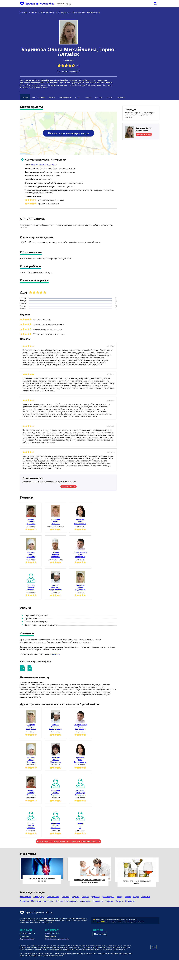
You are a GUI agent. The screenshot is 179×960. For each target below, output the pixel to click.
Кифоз (136, 896)
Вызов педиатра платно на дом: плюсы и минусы (89, 880)
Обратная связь (100, 934)
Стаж (77, 97)
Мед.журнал (24, 936)
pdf (22, 668)
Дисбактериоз (108, 896)
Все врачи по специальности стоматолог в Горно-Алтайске (68, 841)
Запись (52, 97)
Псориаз (109, 901)
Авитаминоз (25, 896)
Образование (65, 97)
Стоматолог (55, 654)
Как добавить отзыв (52, 933)
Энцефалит (130, 901)
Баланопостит (53, 896)
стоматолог (69, 60)
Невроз (59, 901)
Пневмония (98, 901)
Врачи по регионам (27, 933)
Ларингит (145, 896)
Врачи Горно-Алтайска (40, 3)
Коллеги (98, 97)
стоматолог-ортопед (55, 559)
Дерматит (95, 896)
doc (30, 668)
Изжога (128, 896)
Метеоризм (36, 901)
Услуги (110, 97)
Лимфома (24, 901)
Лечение (120, 97)
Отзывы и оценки (34, 280)
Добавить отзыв (68, 486)
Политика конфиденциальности (57, 939)
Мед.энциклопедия (27, 939)
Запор (119, 896)
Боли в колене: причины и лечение (42, 879)
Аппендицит (38, 896)
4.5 (78, 65)
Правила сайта (50, 936)
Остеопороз (85, 901)
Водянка (75, 896)
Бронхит (65, 896)
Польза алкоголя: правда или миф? (137, 882)
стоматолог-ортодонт (55, 526)
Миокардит (49, 901)
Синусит (119, 901)
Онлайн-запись (32, 219)
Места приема (38, 97)
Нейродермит (71, 901)
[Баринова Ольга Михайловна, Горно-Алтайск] (68, 32)
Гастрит (85, 896)
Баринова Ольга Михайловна (59, 49)
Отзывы (87, 97)
